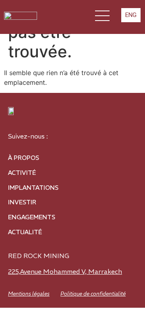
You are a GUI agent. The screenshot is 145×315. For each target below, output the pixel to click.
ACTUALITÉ (25, 232)
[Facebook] (116, 134)
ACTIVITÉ (22, 172)
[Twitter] (92, 134)
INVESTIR (22, 202)
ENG (131, 15)
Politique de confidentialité (93, 293)
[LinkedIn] (68, 134)
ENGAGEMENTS (31, 217)
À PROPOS (23, 158)
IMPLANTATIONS (33, 187)
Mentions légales (29, 293)
